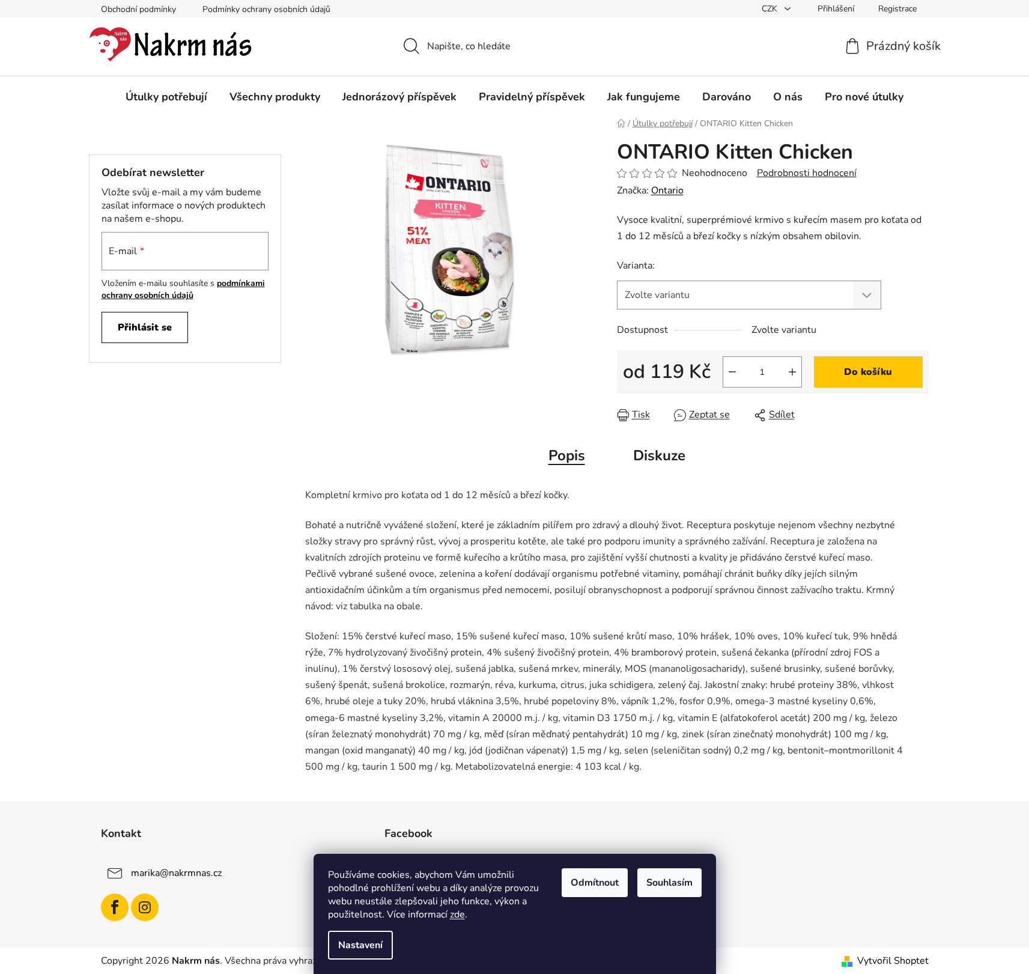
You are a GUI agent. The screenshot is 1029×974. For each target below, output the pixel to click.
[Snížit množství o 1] (732, 372)
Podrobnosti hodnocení (807, 173)
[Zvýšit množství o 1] (792, 372)
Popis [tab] (566, 455)
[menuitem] (166, 96)
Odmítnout (595, 882)
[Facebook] (115, 907)
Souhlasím (669, 882)
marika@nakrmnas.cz (176, 873)
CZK (771, 8)
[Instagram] (145, 907)
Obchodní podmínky (138, 9)
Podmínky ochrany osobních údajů (266, 9)
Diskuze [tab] (659, 455)
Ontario (667, 190)
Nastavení (360, 945)
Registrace (897, 8)
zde (457, 914)
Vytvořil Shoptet (893, 960)
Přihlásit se (145, 327)
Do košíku (868, 372)
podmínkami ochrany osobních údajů (183, 289)
